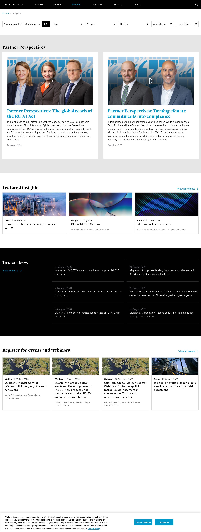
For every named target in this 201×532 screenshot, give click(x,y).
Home (5, 13)
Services (57, 4)
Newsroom (96, 4)
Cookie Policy (94, 528)
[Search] (196, 4)
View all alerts (10, 271)
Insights (76, 4)
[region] (100, 522)
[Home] (13, 4)
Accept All (164, 522)
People (39, 4)
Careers (137, 4)
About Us (118, 4)
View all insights (186, 189)
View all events (186, 351)
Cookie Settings (143, 522)
